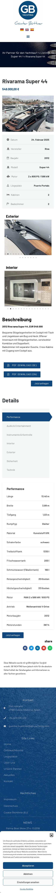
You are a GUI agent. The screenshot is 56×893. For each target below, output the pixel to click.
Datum (30, 139)
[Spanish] (32, 29)
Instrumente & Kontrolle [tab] (19, 434)
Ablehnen (28, 874)
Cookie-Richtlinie (26, 889)
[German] (22, 29)
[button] (51, 834)
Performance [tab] (13, 416)
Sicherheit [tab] (12, 461)
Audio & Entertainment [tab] (19, 425)
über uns (9, 762)
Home (7, 744)
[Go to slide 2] (10, 308)
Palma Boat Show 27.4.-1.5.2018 (23, 828)
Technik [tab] (11, 469)
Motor (30, 176)
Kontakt (8, 781)
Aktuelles (9, 775)
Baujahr (29, 158)
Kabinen (30, 194)
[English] (27, 29)
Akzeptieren (28, 865)
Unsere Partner (13, 768)
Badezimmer (30, 203)
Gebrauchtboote (13, 750)
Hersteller (30, 148)
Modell (30, 167)
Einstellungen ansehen (28, 882)
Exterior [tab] (11, 452)
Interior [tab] (11, 443)
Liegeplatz (30, 185)
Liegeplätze (10, 756)
